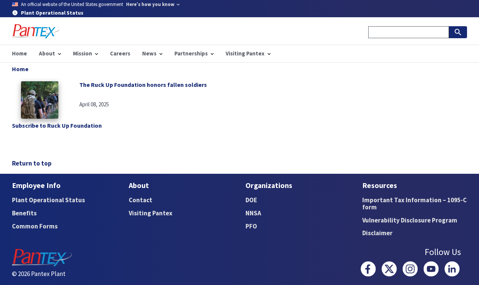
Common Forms (35, 226)
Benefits (24, 213)
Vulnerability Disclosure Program (409, 220)
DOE (251, 200)
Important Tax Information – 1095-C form (414, 203)
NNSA (253, 213)
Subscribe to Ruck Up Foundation (57, 125)
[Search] (458, 32)
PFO (251, 226)
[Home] (36, 31)
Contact (140, 200)
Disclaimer (377, 233)
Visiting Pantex (151, 213)
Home (20, 69)
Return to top (32, 163)
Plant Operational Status (48, 200)
